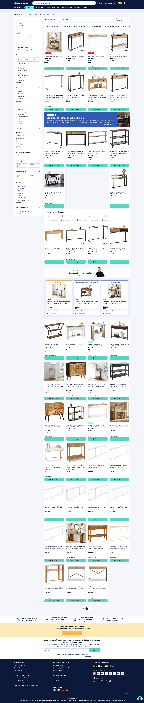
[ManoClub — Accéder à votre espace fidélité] (119, 3)
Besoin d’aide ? (18, 670)
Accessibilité (121, 700)
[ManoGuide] (140, 698)
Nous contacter (18, 673)
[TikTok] (110, 681)
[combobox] (122, 20)
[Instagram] (106, 681)
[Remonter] (128, 692)
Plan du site (37, 700)
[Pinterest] (102, 681)
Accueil (16, 14)
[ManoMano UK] (58, 690)
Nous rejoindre (18, 680)
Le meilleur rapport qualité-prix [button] (86, 282)
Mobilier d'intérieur (23, 14)
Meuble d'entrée (33, 14)
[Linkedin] (94, 681)
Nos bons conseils (58, 665)
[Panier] (129, 3)
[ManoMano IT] (54, 690)
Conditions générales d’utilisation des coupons (27, 685)
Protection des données (60, 700)
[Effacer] (94, 3)
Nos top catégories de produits (62, 668)
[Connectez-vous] (125, 3)
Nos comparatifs (58, 670)
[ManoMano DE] (62, 690)
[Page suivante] (90, 608)
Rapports (114, 700)
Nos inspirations (58, 678)
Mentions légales (47, 700)
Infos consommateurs (104, 700)
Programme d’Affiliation (20, 683)
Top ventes (56, 680)
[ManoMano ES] (66, 690)
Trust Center (72, 700)
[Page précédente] (83, 608)
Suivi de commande (19, 665)
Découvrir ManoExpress (60, 683)
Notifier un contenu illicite (21, 675)
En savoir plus (88, 656)
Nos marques (57, 673)
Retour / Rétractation (20, 668)
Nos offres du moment (59, 675)
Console (40, 14)
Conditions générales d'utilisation (86, 700)
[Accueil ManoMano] (22, 3)
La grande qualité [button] (114, 282)
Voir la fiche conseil (106, 124)
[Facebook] (98, 681)
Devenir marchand (19, 678)
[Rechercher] (34, 3)
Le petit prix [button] (58, 282)
